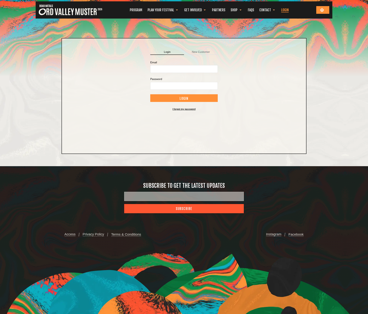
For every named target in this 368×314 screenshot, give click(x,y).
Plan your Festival (161, 10)
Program (136, 10)
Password (156, 79)
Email (153, 62)
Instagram (273, 234)
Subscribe (184, 209)
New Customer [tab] (201, 51)
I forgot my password (184, 109)
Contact (265, 10)
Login (285, 10)
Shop (234, 10)
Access (70, 234)
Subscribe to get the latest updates (184, 185)
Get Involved (193, 10)
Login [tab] (167, 51)
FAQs (251, 10)
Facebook (296, 234)
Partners (218, 10)
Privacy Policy (93, 234)
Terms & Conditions (126, 234)
